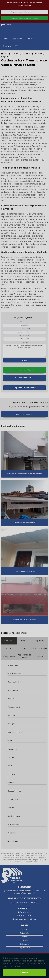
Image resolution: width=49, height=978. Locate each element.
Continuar (24, 972)
